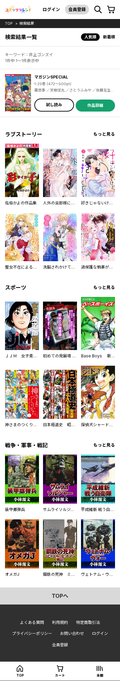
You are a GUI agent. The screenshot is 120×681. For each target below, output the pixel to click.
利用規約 (60, 622)
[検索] (98, 10)
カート (60, 675)
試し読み (54, 104)
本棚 (100, 675)
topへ (60, 595)
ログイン (51, 9)
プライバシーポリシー (32, 633)
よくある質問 (32, 622)
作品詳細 (95, 105)
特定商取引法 (88, 622)
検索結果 (26, 23)
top (9, 23)
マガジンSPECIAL (51, 76)
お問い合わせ (72, 633)
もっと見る (104, 134)
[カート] (111, 10)
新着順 (109, 36)
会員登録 (77, 9)
